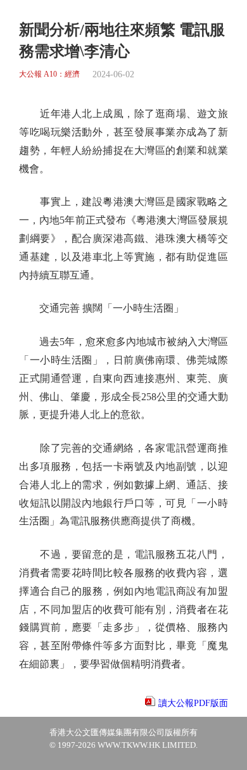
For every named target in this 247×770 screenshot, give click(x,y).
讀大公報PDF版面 (193, 703)
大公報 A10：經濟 (49, 74)
